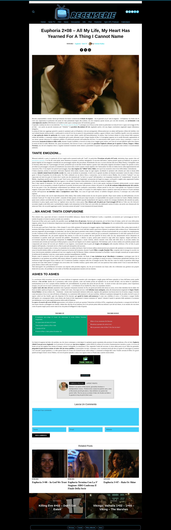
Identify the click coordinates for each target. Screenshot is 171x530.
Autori (100, 527)
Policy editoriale (90, 527)
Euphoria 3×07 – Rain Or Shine (120, 482)
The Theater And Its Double (69, 125)
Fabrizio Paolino (99, 43)
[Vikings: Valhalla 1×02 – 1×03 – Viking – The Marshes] (114, 505)
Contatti (80, 527)
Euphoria (78, 43)
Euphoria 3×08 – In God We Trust (49, 482)
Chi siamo (71, 527)
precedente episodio (38, 160)
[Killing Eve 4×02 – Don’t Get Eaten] (57, 505)
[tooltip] (127, 11)
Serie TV (84, 43)
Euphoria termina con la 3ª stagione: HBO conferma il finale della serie (82, 485)
